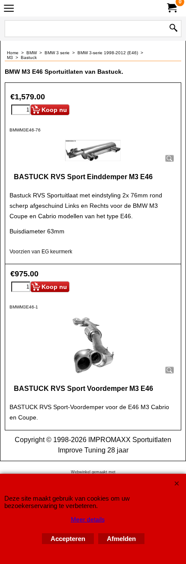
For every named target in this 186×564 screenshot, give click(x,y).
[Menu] (9, 9)
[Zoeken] (173, 28)
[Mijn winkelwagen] (171, 8)
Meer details (88, 519)
